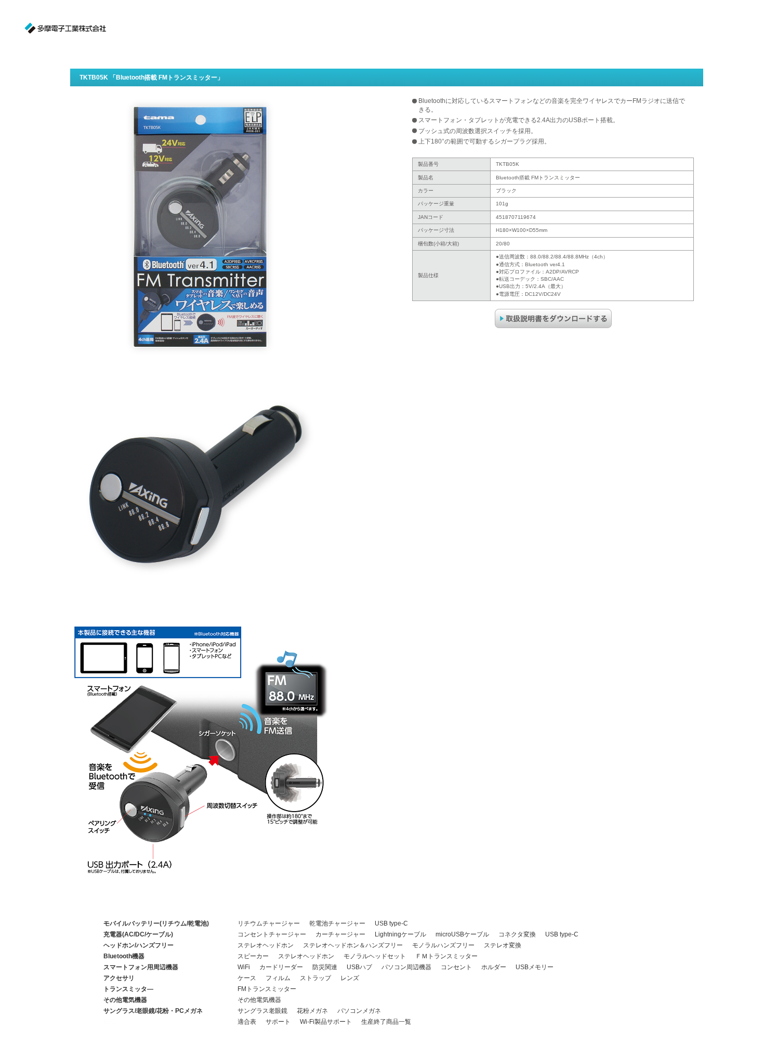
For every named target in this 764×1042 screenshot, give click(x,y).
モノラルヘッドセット (375, 956)
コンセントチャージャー (272, 934)
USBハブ (359, 967)
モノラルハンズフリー (443, 945)
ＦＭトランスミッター (446, 956)
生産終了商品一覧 (386, 1021)
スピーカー (253, 956)
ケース (247, 978)
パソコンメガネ (359, 1010)
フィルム (278, 978)
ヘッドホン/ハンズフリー (138, 945)
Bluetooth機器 (123, 956)
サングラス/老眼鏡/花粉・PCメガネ (153, 1010)
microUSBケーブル (462, 934)
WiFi (244, 967)
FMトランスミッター (267, 989)
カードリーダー (281, 967)
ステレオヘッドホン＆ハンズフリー (353, 945)
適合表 (247, 1021)
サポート (278, 1021)
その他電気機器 (125, 1000)
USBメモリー (535, 967)
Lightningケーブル (400, 934)
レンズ (349, 978)
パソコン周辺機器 (406, 967)
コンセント (456, 967)
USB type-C (391, 923)
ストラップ (315, 978)
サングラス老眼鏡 (262, 1010)
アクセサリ (119, 978)
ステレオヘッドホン (266, 945)
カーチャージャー (340, 934)
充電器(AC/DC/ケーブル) (138, 934)
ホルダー (493, 967)
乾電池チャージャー (337, 923)
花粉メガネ (312, 1010)
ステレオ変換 (502, 945)
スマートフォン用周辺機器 (140, 967)
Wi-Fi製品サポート (326, 1021)
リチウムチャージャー (269, 923)
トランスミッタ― (128, 989)
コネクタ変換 (517, 934)
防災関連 (324, 967)
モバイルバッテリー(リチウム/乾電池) (156, 923)
